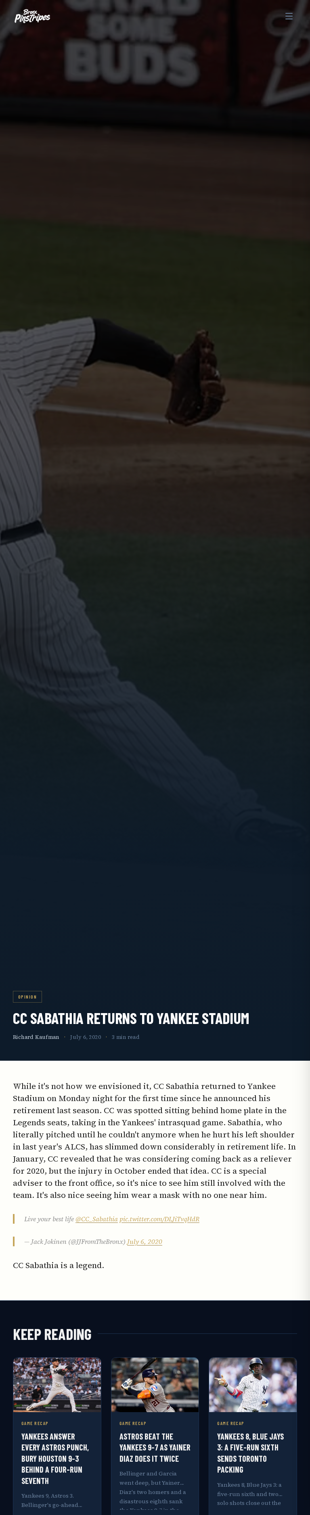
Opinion (27, 996)
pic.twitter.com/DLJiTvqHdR (159, 1218)
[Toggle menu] (289, 16)
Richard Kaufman (36, 1037)
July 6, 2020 (144, 1241)
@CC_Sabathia (96, 1218)
